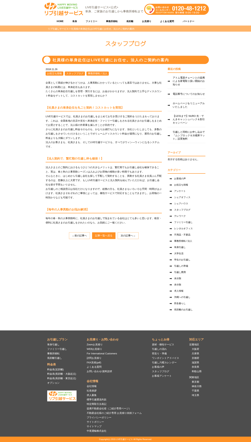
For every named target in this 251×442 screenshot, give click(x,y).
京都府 (195, 358)
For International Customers (102, 353)
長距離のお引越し (183, 309)
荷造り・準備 (159, 353)
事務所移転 (112, 21)
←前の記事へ (79, 235)
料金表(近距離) (55, 369)
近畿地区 (194, 344)
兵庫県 (195, 353)
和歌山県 (197, 371)
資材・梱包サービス (163, 344)
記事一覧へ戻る (103, 235)
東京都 (195, 381)
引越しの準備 (181, 266)
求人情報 (178, 291)
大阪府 (195, 349)
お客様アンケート (162, 376)
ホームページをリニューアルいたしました (189, 105)
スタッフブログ (75, 73)
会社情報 (92, 386)
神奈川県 (197, 386)
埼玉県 (195, 395)
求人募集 (92, 395)
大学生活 (178, 253)
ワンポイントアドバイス (165, 358)
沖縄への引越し (182, 297)
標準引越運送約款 (96, 399)
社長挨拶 (92, 390)
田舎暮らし (180, 303)
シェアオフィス (182, 197)
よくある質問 (167, 21)
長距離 (129, 21)
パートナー (188, 21)
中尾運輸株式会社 (96, 431)
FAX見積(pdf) (94, 362)
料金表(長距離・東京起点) (61, 378)
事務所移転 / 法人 (97, 73)
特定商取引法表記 (96, 404)
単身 (74, 21)
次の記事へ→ (128, 235)
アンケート (180, 191)
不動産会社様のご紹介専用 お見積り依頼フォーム (114, 413)
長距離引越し (54, 358)
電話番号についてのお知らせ (189, 94)
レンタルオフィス (183, 228)
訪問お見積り (94, 358)
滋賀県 (195, 362)
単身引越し (180, 247)
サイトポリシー (95, 422)
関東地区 (194, 377)
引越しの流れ (159, 349)
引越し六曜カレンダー (164, 362)
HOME (60, 21)
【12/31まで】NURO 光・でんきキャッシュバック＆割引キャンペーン (189, 119)
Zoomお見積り (95, 344)
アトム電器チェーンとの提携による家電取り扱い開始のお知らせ (189, 81)
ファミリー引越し (183, 222)
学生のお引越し (182, 259)
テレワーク (180, 216)
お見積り (146, 21)
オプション (53, 382)
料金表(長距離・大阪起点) (61, 373)
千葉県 (195, 390)
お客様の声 (180, 178)
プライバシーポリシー (99, 417)
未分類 (177, 278)
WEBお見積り (94, 349)
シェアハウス (181, 203)
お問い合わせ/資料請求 (99, 371)
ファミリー (91, 21)
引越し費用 (180, 272)
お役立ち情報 (54, 73)
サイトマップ (94, 426)
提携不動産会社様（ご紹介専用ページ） (109, 408)
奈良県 (195, 367)
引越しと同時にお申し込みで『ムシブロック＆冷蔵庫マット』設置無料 (189, 135)
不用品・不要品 (182, 234)
